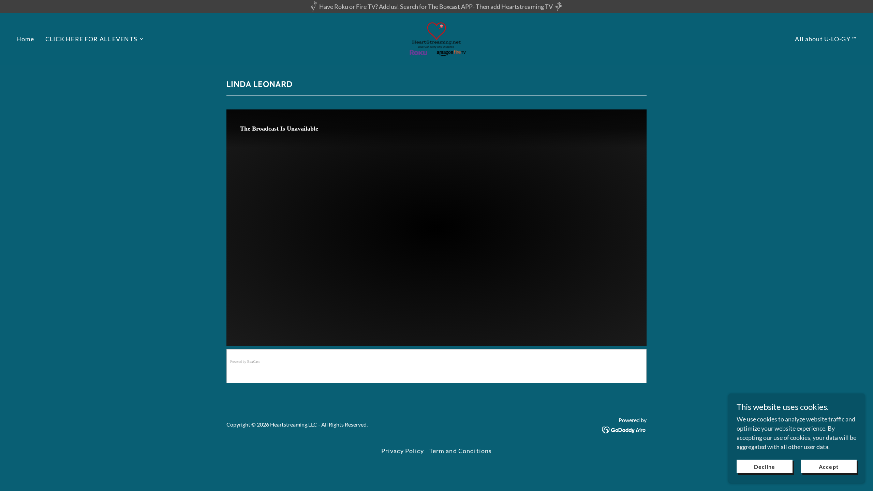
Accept (828, 466)
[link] (436, 38)
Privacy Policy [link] (402, 451)
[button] (94, 39)
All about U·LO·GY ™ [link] (826, 39)
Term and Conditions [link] (460, 451)
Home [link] (25, 39)
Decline (764, 466)
